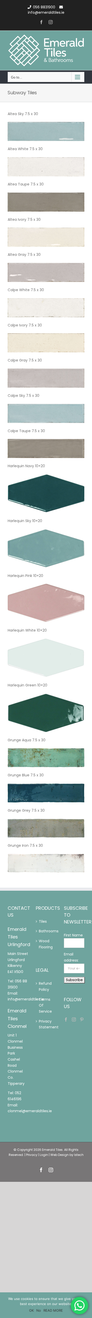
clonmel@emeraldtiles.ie (30, 1110)
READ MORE (53, 1310)
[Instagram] (74, 1019)
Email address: (71, 957)
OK (31, 1310)
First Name (73, 935)
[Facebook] (66, 1019)
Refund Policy (41, 986)
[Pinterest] (82, 1019)
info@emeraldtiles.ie (46, 12)
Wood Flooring (41, 944)
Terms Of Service (41, 1005)
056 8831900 (44, 7)
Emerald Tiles (52, 1150)
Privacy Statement (41, 1024)
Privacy (31, 1155)
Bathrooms (41, 931)
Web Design (59, 1155)
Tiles (41, 921)
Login (44, 1155)
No (38, 1310)
